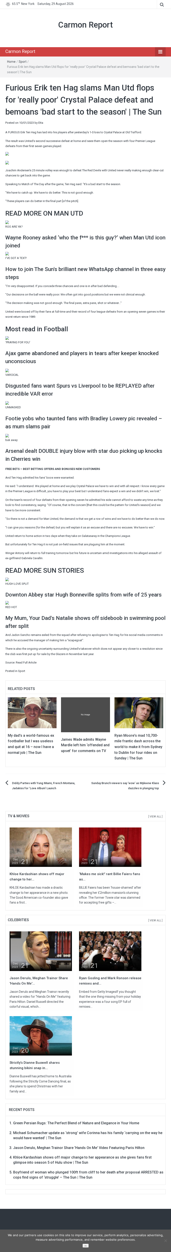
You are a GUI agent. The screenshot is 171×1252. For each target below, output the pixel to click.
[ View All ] (155, 816)
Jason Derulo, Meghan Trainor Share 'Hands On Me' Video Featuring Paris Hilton (79, 1148)
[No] (165, 1240)
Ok (85, 1246)
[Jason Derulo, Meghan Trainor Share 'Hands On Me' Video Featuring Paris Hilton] (41, 951)
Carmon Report (85, 25)
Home (11, 61)
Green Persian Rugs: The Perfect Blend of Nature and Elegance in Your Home (76, 1123)
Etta (40, 122)
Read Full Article (26, 662)
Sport (22, 61)
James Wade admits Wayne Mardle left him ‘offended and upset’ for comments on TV (85, 745)
